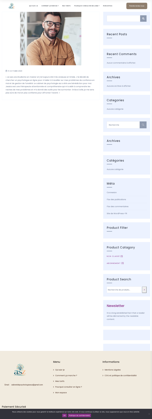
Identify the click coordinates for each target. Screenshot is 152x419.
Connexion (112, 192)
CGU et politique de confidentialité (121, 375)
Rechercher (143, 18)
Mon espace (61, 392)
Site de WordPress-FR (117, 213)
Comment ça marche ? (66, 375)
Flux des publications (116, 199)
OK (64, 415)
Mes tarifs (59, 381)
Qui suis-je (60, 369)
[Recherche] (144, 290)
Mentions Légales (113, 369)
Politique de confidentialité (79, 415)
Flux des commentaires (117, 206)
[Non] (149, 414)
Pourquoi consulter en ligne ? (68, 387)
